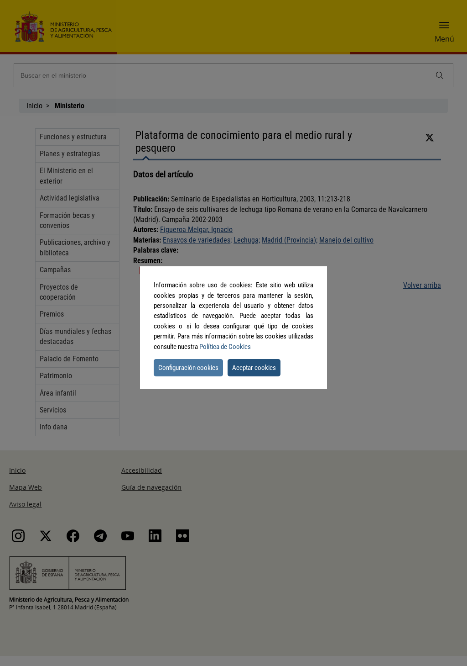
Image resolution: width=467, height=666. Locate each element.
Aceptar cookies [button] (254, 368)
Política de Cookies (225, 347)
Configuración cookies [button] (188, 368)
